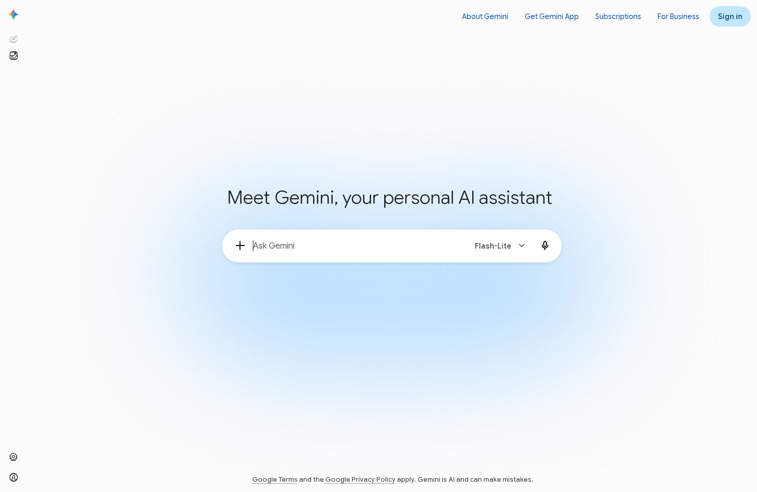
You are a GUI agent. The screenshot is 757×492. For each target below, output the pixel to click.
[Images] (13, 55)
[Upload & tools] (240, 246)
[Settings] (13, 457)
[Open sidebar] (13, 14)
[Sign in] (13, 477)
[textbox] (355, 246)
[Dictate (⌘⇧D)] (545, 246)
